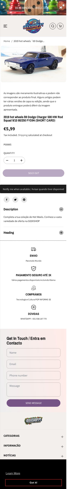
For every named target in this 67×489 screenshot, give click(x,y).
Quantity (9, 153)
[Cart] (60, 26)
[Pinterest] (24, 200)
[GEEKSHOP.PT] (33, 26)
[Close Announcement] (60, 8)
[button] (6, 26)
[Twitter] (15, 200)
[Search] (52, 26)
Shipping (23, 135)
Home (7, 41)
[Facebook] (7, 200)
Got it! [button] (33, 482)
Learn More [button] (13, 473)
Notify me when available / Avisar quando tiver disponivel (33, 189)
